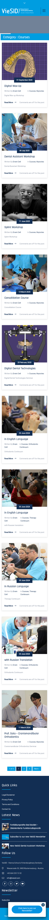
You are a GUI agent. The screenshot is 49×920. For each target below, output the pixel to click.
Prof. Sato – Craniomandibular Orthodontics (21, 735)
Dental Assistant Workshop (19, 156)
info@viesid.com (13, 878)
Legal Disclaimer (8, 795)
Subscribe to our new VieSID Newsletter (27, 836)
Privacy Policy (7, 800)
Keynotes (40, 91)
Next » (36, 769)
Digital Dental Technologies (20, 368)
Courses (32, 91)
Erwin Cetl (17, 91)
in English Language (16, 439)
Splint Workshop (13, 227)
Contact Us (6, 809)
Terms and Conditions (10, 804)
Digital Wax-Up (12, 86)
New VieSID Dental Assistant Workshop (27, 845)
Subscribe (6, 900)
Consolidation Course (16, 298)
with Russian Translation (18, 660)
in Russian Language (16, 586)
